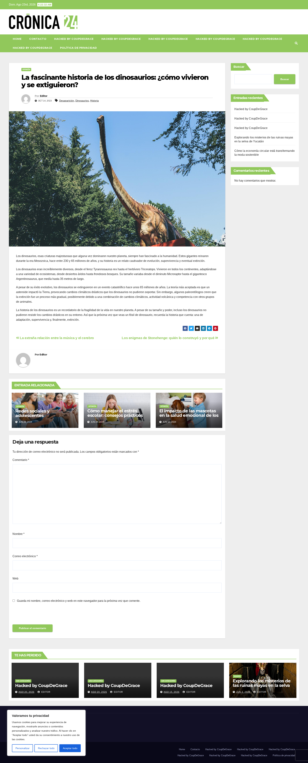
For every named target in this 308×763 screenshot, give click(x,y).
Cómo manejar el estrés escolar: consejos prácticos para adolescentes (115, 415)
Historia (94, 100)
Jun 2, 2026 (243, 692)
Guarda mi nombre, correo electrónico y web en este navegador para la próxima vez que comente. (78, 600)
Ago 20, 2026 (26, 692)
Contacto (37, 38)
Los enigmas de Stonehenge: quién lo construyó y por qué (168, 338)
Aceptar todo (70, 748)
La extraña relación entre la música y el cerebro (56, 338)
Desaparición (66, 100)
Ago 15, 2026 (171, 692)
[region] (46, 733)
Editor (43, 96)
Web (15, 578)
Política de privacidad (78, 47)
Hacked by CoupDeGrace (74, 38)
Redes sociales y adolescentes (32, 413)
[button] (296, 43)
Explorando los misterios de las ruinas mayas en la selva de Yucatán (262, 685)
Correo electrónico (25, 556)
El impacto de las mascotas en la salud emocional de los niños (188, 415)
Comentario (20, 459)
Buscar (238, 66)
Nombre (18, 533)
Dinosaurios (82, 100)
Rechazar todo (46, 748)
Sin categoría (23, 681)
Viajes (237, 676)
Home (17, 38)
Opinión (26, 69)
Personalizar (23, 748)
